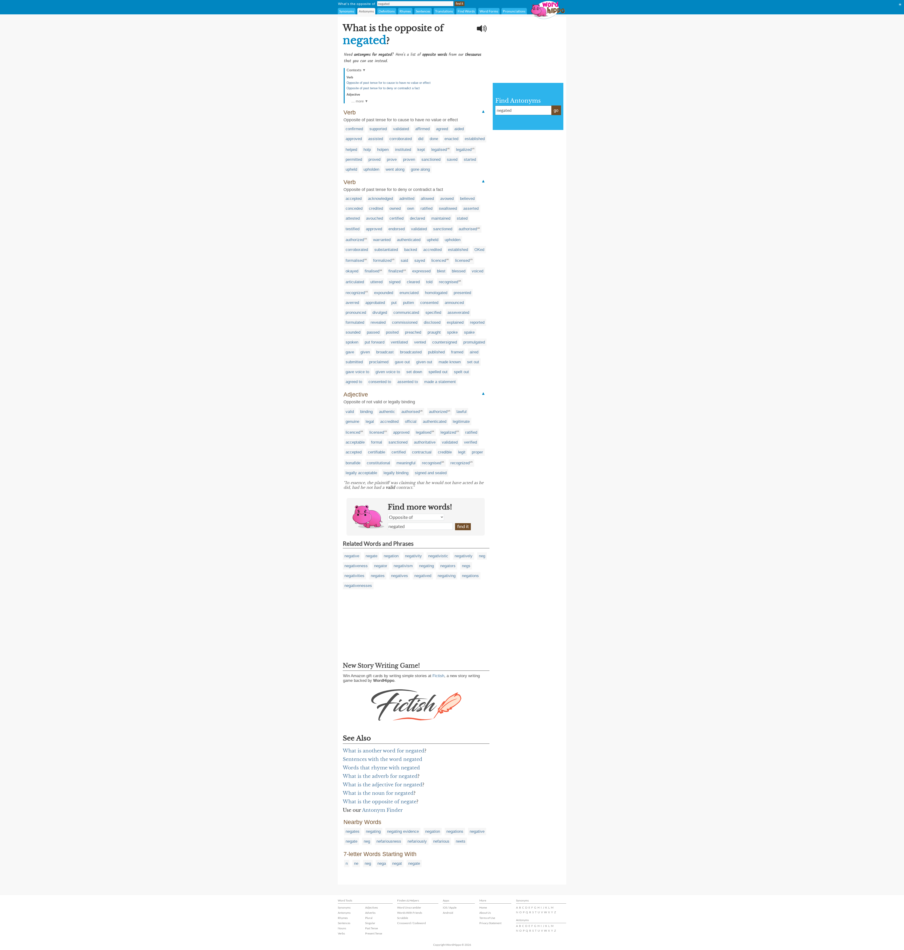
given (365, 352)
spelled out (438, 372)
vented (420, 342)
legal (370, 421)
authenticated (408, 240)
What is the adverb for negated (380, 776)
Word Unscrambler (409, 907)
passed (373, 332)
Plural (368, 918)
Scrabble (402, 918)
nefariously (417, 841)
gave (350, 352)
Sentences (423, 11)
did (420, 139)
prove (392, 159)
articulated (355, 282)
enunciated (409, 293)
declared (417, 218)
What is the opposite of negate (379, 801)
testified (352, 229)
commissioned (404, 322)
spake (469, 332)
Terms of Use (487, 918)
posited (392, 332)
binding (366, 411)
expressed (421, 271)
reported (477, 322)
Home (483, 907)
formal (376, 442)
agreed (442, 129)
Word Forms (489, 11)
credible (445, 452)
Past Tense (371, 928)
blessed (458, 271)
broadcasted (411, 352)
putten (408, 302)
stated (462, 218)
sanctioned (430, 159)
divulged (379, 312)
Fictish (438, 676)
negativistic (438, 556)
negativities (354, 576)
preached (413, 332)
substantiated (386, 249)
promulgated (474, 342)
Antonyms (366, 11)
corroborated (400, 139)
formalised (355, 260)
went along (395, 169)
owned (395, 208)
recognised (448, 282)
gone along (420, 169)
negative (351, 556)
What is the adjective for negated (382, 785)
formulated (355, 322)
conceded (354, 208)
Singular (370, 923)
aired (474, 352)
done (434, 139)
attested (353, 218)
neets (460, 841)
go (556, 110)
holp (367, 149)
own (410, 208)
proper (477, 452)
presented (462, 293)
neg (482, 556)
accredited (432, 249)
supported (378, 129)
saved (452, 159)
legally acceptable (361, 473)
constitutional (378, 463)
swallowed (448, 208)
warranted (382, 240)
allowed (427, 198)
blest (441, 271)
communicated (406, 312)
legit (461, 452)
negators (448, 566)
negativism (403, 566)
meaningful (406, 463)
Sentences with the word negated (382, 759)
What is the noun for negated (378, 793)
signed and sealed (431, 473)
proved (374, 159)
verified (470, 442)
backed (410, 249)
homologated (436, 293)
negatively (463, 556)
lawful (461, 411)
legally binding (395, 473)
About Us (485, 912)
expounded (383, 293)
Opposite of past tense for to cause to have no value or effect (389, 83)
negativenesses (358, 585)
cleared (413, 282)
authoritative (425, 442)
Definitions (387, 11)
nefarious (441, 841)
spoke (452, 332)
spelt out (461, 372)
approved (354, 139)
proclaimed (378, 362)
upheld (351, 169)
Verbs (341, 933)
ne (356, 863)
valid (350, 411)
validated (401, 129)
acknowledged (380, 198)
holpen (383, 149)
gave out (402, 362)
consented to (379, 382)
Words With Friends (409, 912)
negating (426, 566)
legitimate (461, 421)
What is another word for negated (383, 751)
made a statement (440, 382)
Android (448, 912)
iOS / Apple (449, 907)
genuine (352, 421)
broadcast (385, 352)
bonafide (353, 463)
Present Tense (373, 933)
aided (459, 129)
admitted (406, 198)
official (410, 421)
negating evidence (403, 831)
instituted (403, 149)
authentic (387, 411)
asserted (471, 208)
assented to (407, 382)
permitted (354, 159)
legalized (464, 149)
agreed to (354, 382)
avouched (374, 218)
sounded (353, 332)
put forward (374, 342)
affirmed (422, 129)
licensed (462, 260)
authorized (355, 240)
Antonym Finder (382, 810)
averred (352, 302)
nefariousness (388, 841)
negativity (413, 556)
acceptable (355, 442)
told (429, 282)
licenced (438, 260)
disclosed (432, 322)
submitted (354, 362)
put (394, 302)
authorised (468, 229)
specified (433, 312)
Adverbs (370, 912)
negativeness (356, 566)
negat (397, 863)
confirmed (354, 129)
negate (371, 556)
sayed (419, 260)
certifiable (376, 452)
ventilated (399, 342)
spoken (352, 342)
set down (414, 372)
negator (380, 566)
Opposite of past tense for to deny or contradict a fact (383, 88)
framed (457, 352)
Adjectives (371, 907)
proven (409, 159)
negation (391, 556)
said (404, 260)
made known (450, 362)
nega (381, 863)
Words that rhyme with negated (381, 768)
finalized (395, 271)
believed (467, 198)
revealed (378, 322)
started (470, 159)
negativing (447, 576)
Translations (444, 11)
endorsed (396, 229)
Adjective (353, 94)
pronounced (356, 312)
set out (473, 362)
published (436, 352)
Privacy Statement (490, 923)
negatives (399, 576)
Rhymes (405, 11)
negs (466, 566)
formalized (382, 260)
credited (376, 208)
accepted (354, 198)
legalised (439, 149)
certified (396, 218)
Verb (350, 77)
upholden (371, 169)
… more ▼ (359, 101)
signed (394, 282)
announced (454, 302)
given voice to (387, 372)
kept (421, 149)
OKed (479, 249)
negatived (422, 576)
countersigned (444, 342)
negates (378, 576)
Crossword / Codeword (411, 923)
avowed (447, 198)
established (475, 139)
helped (351, 149)
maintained (440, 218)
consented (429, 302)
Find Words (466, 11)
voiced (477, 271)
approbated (375, 302)
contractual (422, 452)
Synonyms (346, 11)
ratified (426, 208)
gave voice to (357, 372)
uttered (376, 282)
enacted (451, 139)
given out (424, 362)
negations (470, 576)
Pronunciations (514, 11)
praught (434, 332)
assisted (375, 139)
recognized (355, 293)
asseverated (458, 312)
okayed (352, 271)
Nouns (342, 928)
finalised (372, 271)
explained (455, 322)
